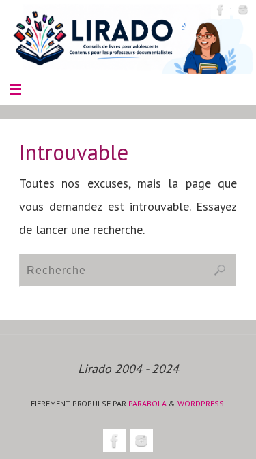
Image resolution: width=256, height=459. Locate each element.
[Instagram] (243, 9)
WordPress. (201, 403)
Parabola (147, 403)
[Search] (220, 270)
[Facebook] (220, 9)
